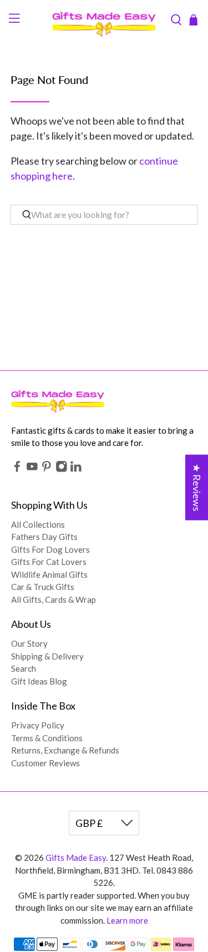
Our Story (29, 643)
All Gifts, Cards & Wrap (53, 599)
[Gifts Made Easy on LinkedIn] (76, 469)
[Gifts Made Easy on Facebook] (17, 469)
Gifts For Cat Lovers (49, 562)
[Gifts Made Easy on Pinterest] (46, 469)
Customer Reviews (45, 763)
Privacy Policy (37, 725)
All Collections (38, 524)
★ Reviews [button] (197, 488)
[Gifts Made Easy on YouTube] (32, 469)
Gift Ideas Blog (39, 681)
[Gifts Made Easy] (104, 20)
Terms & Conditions (47, 738)
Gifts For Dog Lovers (50, 549)
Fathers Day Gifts (44, 537)
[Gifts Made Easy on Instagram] (61, 469)
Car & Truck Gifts (42, 587)
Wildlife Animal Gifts (49, 574)
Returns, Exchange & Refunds (65, 750)
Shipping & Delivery (47, 656)
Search (23, 668)
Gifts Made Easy (75, 857)
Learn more (127, 920)
